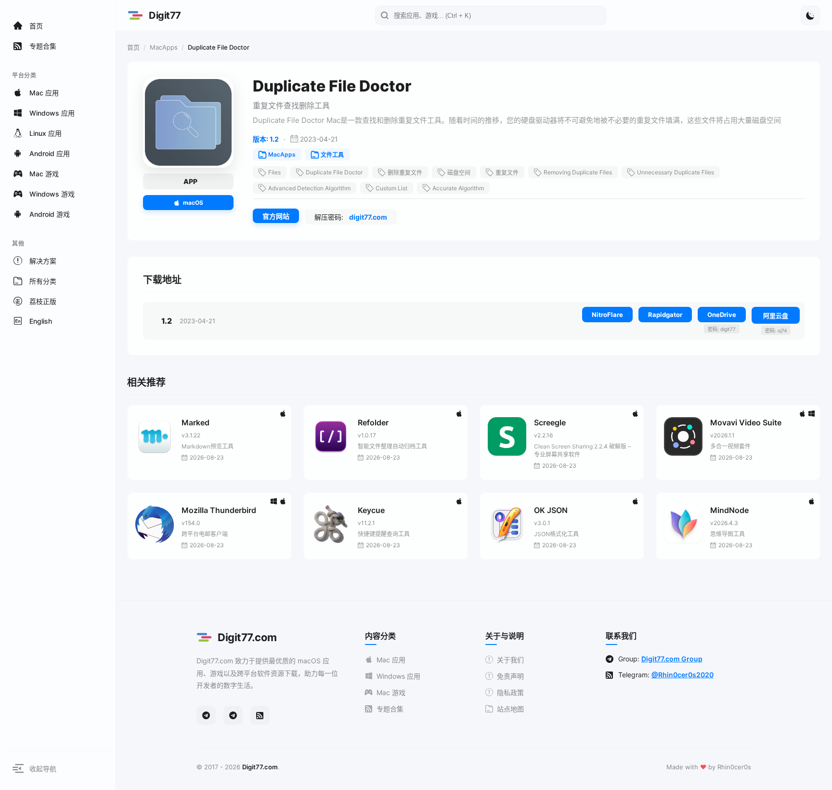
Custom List (391, 188)
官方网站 (275, 216)
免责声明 (510, 676)
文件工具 (332, 154)
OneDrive (721, 314)
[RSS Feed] (260, 715)
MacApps (164, 47)
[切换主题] (810, 15)
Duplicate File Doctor (334, 172)
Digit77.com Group (671, 659)
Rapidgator (665, 314)
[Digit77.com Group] (233, 715)
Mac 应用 (391, 660)
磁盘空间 (458, 172)
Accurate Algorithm (458, 188)
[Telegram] (206, 715)
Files (274, 172)
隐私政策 (510, 692)
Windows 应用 (398, 676)
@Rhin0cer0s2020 (682, 675)
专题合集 (390, 709)
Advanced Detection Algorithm (309, 188)
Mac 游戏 (391, 692)
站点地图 (510, 709)
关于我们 (510, 660)
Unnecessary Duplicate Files (675, 172)
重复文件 (507, 172)
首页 (133, 47)
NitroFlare (607, 314)
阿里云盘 (775, 315)
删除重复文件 (405, 172)
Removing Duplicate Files (578, 172)
